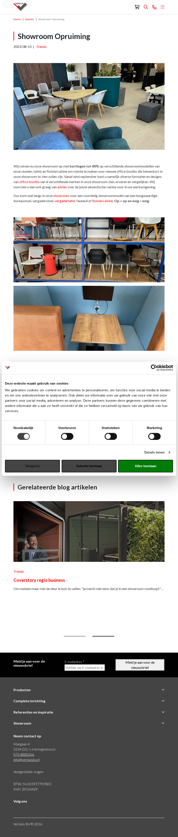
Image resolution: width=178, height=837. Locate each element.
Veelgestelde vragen (28, 772)
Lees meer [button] (22, 613)
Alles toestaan (145, 466)
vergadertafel (65, 201)
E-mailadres (74, 662)
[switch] (67, 436)
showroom (61, 195)
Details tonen (154, 452)
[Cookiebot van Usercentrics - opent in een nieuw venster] (154, 367)
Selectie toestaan (89, 466)
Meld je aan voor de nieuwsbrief (140, 665)
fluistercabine (102, 201)
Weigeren (32, 466)
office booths (29, 182)
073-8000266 (23, 754)
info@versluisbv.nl (26, 759)
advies (62, 187)
